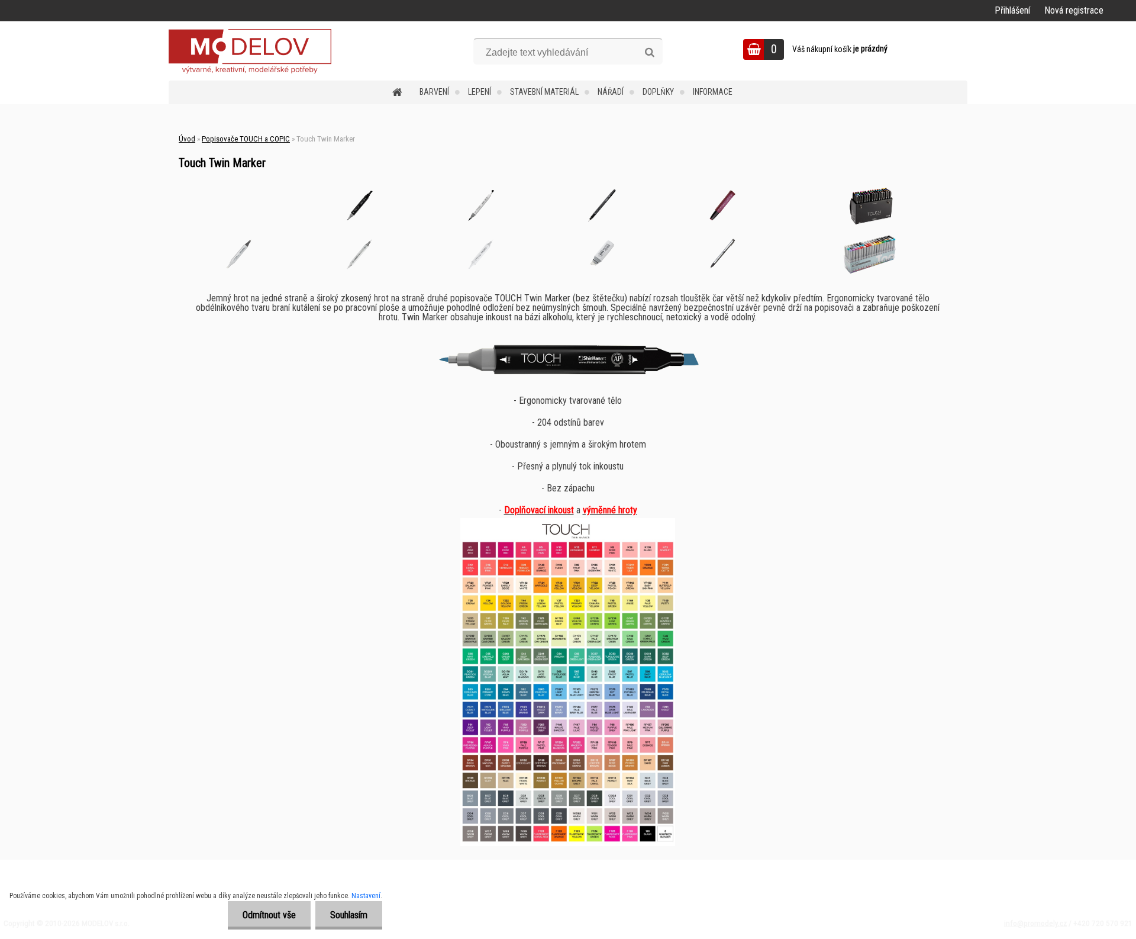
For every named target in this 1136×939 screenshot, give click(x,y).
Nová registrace (1073, 10)
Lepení (479, 92)
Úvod (187, 138)
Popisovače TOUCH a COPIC (246, 138)
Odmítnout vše (269, 915)
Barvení (434, 92)
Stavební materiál (544, 92)
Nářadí (611, 92)
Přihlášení (1012, 10)
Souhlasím (348, 915)
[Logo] (250, 51)
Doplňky (658, 92)
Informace (712, 92)
